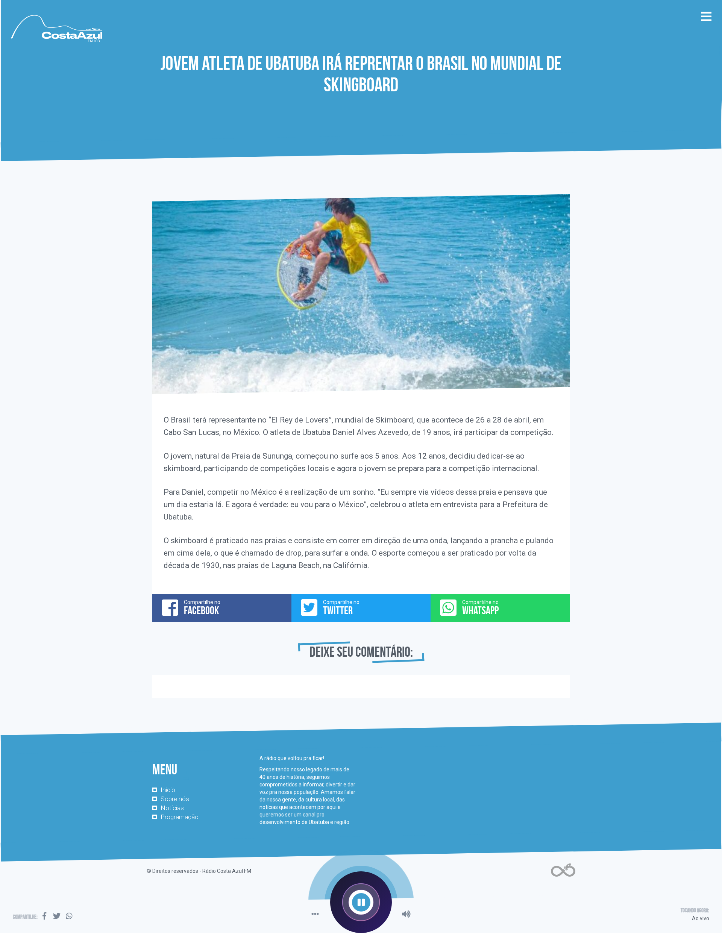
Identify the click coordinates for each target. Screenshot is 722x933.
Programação (180, 817)
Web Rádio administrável (563, 870)
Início (168, 790)
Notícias (172, 808)
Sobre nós (175, 799)
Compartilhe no (202, 607)
